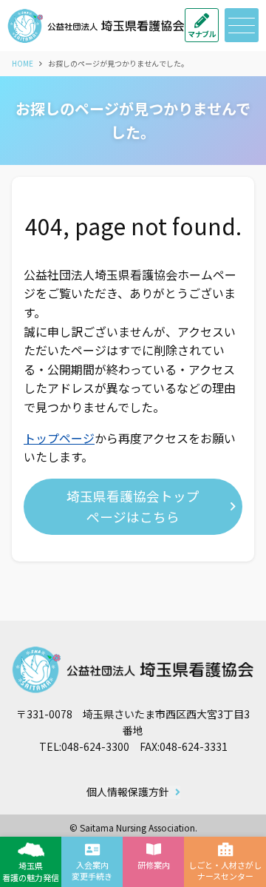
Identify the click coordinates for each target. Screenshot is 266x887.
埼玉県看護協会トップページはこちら (133, 506)
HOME (22, 63)
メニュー (242, 25)
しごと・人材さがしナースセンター (225, 870)
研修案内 (153, 865)
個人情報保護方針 (127, 792)
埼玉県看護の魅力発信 (30, 871)
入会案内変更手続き (92, 870)
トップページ (59, 438)
